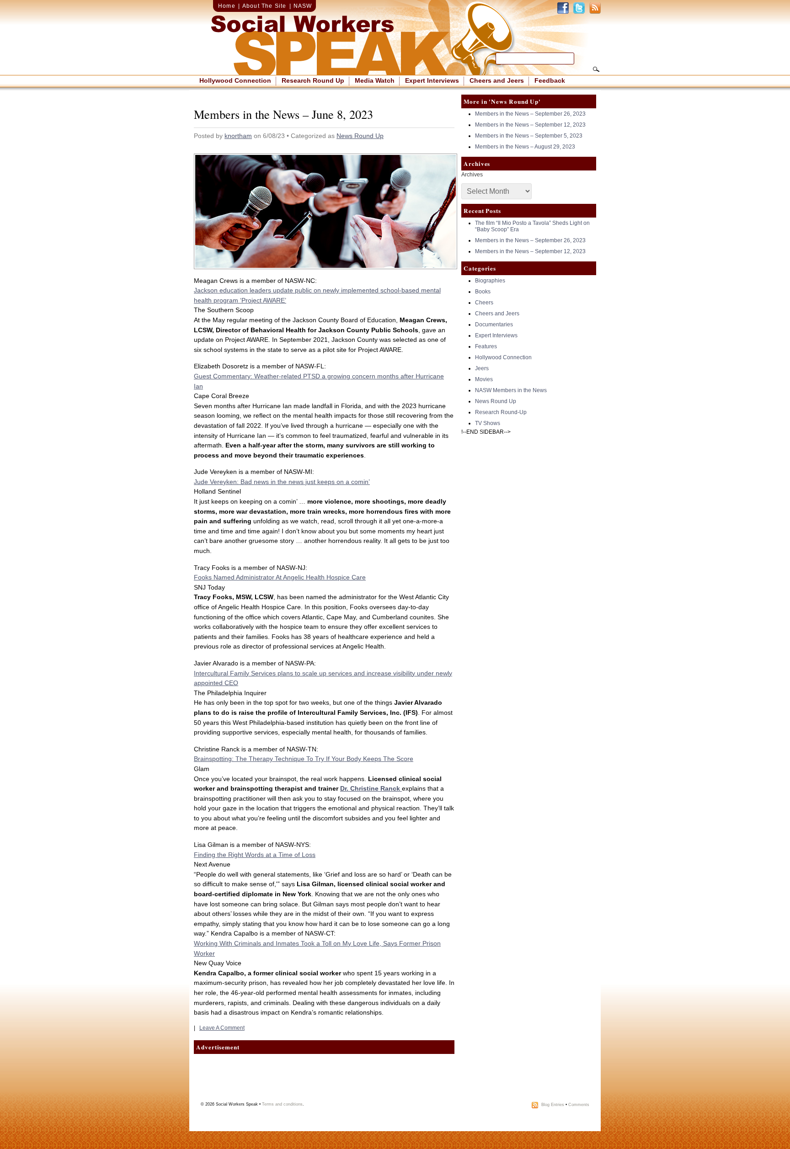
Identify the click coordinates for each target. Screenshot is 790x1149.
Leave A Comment (222, 1028)
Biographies (490, 280)
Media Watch (375, 80)
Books (483, 291)
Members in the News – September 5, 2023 (528, 136)
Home (226, 6)
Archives (472, 174)
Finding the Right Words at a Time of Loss (254, 854)
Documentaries (494, 324)
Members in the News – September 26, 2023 (530, 114)
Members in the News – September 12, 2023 (530, 125)
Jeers (482, 368)
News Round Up (360, 135)
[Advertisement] (324, 1076)
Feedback (549, 80)
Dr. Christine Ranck (371, 788)
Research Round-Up (501, 412)
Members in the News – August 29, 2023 (525, 147)
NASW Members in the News (511, 390)
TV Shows (487, 423)
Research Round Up (313, 80)
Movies (484, 379)
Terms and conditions (282, 1104)
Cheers (484, 302)
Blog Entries (552, 1104)
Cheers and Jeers (497, 80)
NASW (303, 6)
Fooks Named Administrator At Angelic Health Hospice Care (280, 577)
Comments (578, 1104)
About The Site (264, 6)
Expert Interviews (432, 80)
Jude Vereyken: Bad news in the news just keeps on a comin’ (282, 481)
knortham (238, 135)
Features (486, 346)
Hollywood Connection (235, 80)
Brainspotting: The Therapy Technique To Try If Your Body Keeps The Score (303, 758)
